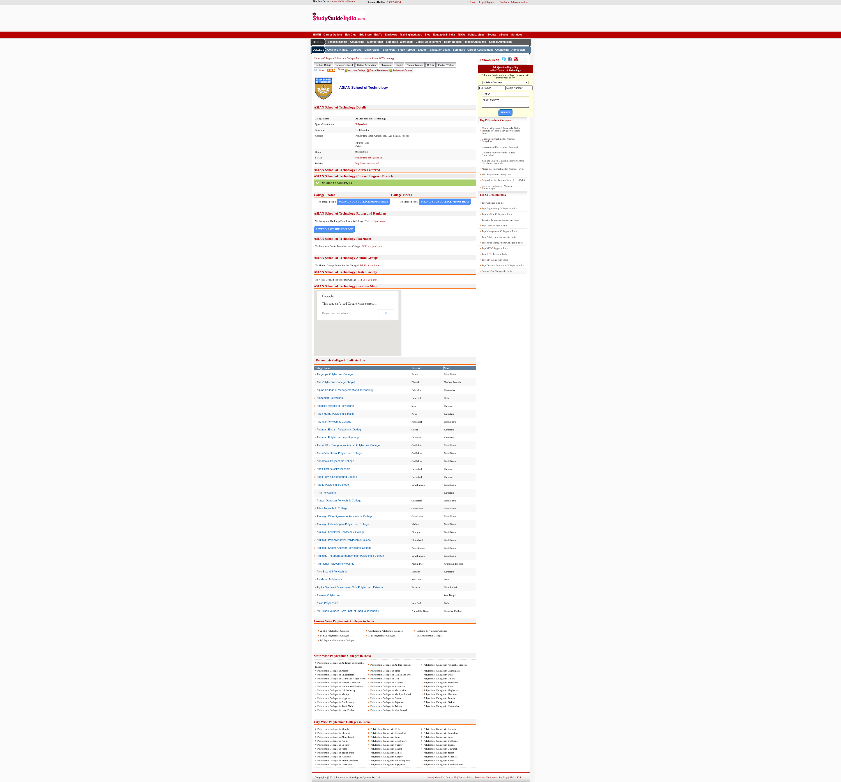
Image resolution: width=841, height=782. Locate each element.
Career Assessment (428, 41)
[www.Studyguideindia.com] (339, 23)
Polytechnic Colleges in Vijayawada (388, 764)
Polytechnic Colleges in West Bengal (388, 710)
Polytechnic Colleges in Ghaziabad (334, 764)
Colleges (327, 58)
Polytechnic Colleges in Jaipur (332, 740)
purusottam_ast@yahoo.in (368, 157)
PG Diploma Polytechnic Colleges (337, 640)
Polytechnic (361, 124)
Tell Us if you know (375, 221)
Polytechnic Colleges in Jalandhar (334, 756)
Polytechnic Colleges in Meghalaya (441, 690)
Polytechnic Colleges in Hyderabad (388, 733)
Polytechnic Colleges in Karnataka (387, 686)
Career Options (333, 34)
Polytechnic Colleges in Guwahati (441, 748)
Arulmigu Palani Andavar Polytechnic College (344, 540)
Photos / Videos (446, 65)
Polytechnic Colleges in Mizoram (440, 694)
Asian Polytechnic (327, 603)
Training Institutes (411, 34)
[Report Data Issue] (377, 72)
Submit (505, 112)
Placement (386, 65)
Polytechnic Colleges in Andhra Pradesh (390, 664)
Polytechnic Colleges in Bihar (385, 670)
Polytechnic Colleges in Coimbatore (389, 740)
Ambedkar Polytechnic (330, 398)
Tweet (341, 69)
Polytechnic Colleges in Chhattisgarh (335, 674)
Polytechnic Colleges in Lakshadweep (336, 690)
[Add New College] (355, 72)
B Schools (389, 49)
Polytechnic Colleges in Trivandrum (335, 752)
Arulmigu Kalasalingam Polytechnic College (343, 524)
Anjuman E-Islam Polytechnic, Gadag (339, 429)
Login (482, 2)
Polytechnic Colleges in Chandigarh (442, 670)
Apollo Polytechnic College (333, 484)
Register (490, 2)
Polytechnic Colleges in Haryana (386, 682)
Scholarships (476, 34)
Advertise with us (519, 2)
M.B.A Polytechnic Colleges (334, 635)
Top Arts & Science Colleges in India (500, 220)
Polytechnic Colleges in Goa (384, 678)
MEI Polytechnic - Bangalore (496, 174)
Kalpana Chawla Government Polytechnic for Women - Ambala (503, 161)
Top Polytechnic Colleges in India (499, 237)
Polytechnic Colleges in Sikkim (439, 702)
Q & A (430, 65)
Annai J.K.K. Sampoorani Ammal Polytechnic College (348, 445)
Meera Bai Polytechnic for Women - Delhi (503, 168)
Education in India (444, 34)
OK (385, 313)
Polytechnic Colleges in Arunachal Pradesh (445, 664)
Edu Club (350, 34)
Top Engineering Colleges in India (499, 208)
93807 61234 (394, 2)
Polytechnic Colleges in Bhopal (439, 744)
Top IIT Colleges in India (494, 254)
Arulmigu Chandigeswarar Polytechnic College (345, 516)
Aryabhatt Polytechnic (330, 579)
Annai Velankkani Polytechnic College (339, 453)
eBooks (504, 34)
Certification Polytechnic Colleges (385, 630)
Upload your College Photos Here (363, 201)
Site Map (503, 777)
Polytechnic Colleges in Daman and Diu (390, 674)
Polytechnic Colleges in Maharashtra (388, 690)
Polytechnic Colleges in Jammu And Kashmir (340, 686)
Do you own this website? (335, 313)
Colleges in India (337, 49)
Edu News (391, 34)
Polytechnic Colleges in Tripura (386, 706)
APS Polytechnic (326, 492)
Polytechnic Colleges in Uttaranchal (441, 706)
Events (492, 34)
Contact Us (451, 777)
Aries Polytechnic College (332, 508)
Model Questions (475, 41)
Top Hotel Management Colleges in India (502, 242)
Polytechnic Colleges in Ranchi (386, 748)
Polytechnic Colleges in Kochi (439, 760)
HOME (317, 34)
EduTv (378, 34)
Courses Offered (344, 65)
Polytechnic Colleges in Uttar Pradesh (336, 710)
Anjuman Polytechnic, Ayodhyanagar (338, 437)
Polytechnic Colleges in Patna (332, 748)
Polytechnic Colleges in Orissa (385, 698)
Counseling (357, 41)
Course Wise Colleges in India (497, 271)
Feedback (504, 2)
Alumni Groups (415, 65)
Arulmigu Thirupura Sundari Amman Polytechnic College (350, 555)
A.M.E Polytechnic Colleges (334, 630)
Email (322, 70)
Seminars (459, 49)
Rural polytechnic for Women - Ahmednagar (497, 187)
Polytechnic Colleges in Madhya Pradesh (391, 694)
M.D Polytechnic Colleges (381, 635)
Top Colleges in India (493, 194)
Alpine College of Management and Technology (345, 390)
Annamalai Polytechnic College (335, 461)
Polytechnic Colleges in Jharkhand (441, 682)
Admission (518, 49)
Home (317, 58)
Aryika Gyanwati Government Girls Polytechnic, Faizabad (350, 587)
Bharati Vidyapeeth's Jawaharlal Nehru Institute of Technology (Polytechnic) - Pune (501, 130)
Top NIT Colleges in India (495, 248)
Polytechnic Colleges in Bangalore (441, 733)
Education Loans (440, 49)
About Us (439, 777)
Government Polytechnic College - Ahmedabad (499, 153)
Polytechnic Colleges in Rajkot (386, 752)
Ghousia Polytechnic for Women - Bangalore (499, 139)
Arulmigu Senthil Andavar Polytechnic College (344, 547)
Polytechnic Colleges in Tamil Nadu (335, 706)
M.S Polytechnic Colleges (429, 635)
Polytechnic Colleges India (348, 58)
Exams (422, 49)
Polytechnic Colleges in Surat (438, 737)
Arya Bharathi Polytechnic (332, 571)
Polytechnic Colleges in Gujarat (439, 678)
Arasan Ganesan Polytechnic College (339, 500)
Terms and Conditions (486, 777)
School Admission (500, 41)
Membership (375, 41)
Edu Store (365, 34)
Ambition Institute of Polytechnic (335, 405)
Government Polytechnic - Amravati (500, 147)
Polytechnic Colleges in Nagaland (334, 698)
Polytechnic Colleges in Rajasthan (387, 702)
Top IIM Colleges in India (495, 259)
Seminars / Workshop (399, 41)
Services (516, 34)
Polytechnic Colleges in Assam (332, 670)
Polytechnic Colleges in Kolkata (440, 729)
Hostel (399, 65)
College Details (323, 65)
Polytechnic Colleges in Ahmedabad (335, 737)
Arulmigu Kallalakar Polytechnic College (341, 532)
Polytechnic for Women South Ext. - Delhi (503, 180)
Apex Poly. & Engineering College (337, 476)
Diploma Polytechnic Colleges (431, 630)
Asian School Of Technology (379, 58)
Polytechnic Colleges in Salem (439, 752)
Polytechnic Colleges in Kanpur (387, 756)
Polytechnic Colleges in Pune (385, 737)
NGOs (461, 34)
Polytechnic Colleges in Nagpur (387, 744)
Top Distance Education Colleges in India (503, 265)
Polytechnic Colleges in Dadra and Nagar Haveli (341, 678)
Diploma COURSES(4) (336, 183)
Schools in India (337, 41)
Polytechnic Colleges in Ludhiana (441, 740)
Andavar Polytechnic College (334, 421)
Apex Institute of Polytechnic (333, 469)
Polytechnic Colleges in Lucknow (334, 744)
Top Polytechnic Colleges (495, 120)
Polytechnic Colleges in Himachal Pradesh (338, 682)
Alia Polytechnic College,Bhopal (336, 382)
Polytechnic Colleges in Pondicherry (335, 702)
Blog (427, 34)
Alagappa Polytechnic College (335, 374)
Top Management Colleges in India (499, 231)
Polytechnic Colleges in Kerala (439, 686)
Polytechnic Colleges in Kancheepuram (443, 764)
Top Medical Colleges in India (497, 214)
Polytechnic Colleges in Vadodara (441, 756)
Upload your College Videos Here (445, 201)
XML (512, 777)
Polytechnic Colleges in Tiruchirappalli (390, 760)
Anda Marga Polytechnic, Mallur (336, 413)
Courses (356, 49)
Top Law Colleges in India (495, 225)
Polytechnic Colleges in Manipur (333, 694)
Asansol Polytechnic (329, 595)
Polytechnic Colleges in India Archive (340, 360)
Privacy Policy (465, 777)
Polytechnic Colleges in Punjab (439, 698)
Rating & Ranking (366, 65)
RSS (519, 777)
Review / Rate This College (334, 229)
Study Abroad (406, 49)
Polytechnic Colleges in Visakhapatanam (337, 760)
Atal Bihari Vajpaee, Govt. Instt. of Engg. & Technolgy (348, 611)
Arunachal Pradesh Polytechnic (335, 563)
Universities (372, 49)
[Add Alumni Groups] (401, 72)
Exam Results (453, 41)
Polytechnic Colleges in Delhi (438, 674)
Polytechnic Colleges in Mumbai (333, 729)
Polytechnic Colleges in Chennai (333, 733)
